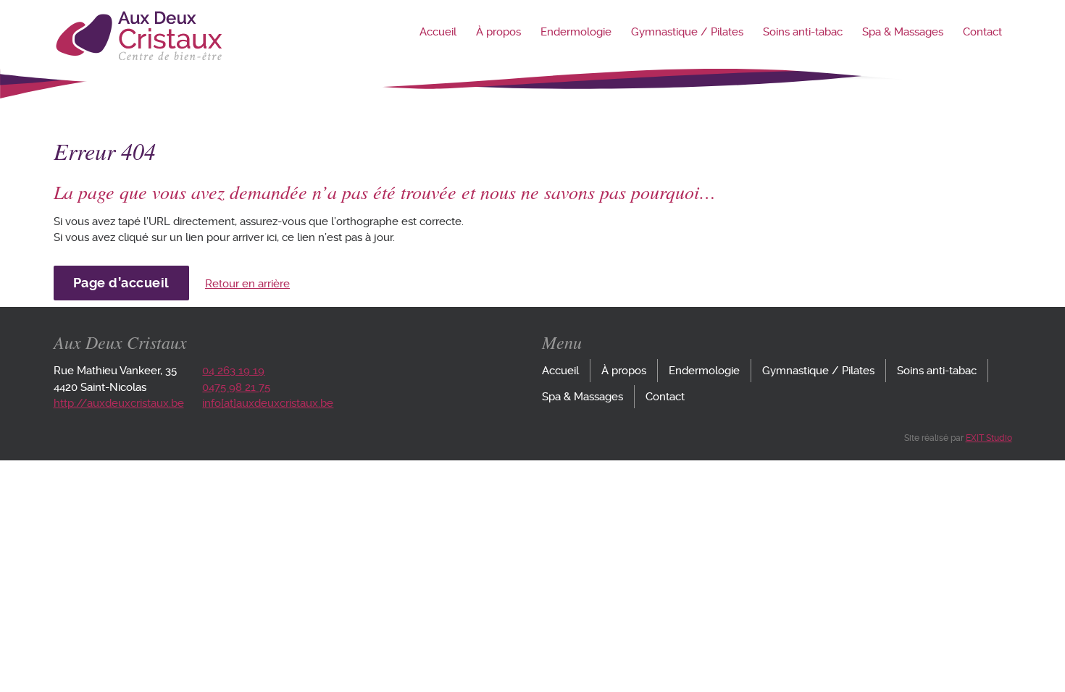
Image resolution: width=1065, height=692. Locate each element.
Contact (982, 31)
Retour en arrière (247, 283)
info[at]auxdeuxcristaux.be (267, 403)
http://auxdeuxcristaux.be (119, 403)
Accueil (437, 31)
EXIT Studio (989, 438)
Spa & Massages (902, 31)
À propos (498, 31)
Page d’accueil (121, 282)
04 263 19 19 (233, 370)
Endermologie (575, 31)
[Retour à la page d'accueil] (138, 57)
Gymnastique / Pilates (687, 31)
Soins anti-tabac (803, 31)
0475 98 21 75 (236, 387)
